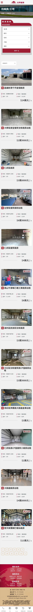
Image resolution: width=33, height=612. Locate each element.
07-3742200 (20, 592)
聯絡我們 (12, 585)
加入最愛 (27, 71)
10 (7, 553)
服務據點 (19, 578)
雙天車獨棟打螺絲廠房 (14, 527)
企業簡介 (12, 569)
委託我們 (19, 584)
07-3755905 (20, 594)
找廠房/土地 (12, 576)
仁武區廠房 (9, 167)
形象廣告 (19, 571)
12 (16, 553)
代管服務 (12, 578)
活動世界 (12, 571)
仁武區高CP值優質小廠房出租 (17, 447)
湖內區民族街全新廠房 (14, 327)
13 (21, 553)
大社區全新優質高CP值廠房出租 (17, 369)
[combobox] (16, 29)
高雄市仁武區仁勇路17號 (18, 589)
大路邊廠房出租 (11, 487)
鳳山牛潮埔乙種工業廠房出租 (17, 287)
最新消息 (19, 576)
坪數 (5, 42)
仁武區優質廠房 (11, 247)
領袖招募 (19, 585)
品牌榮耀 (19, 569)
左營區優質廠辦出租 (13, 207)
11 (12, 553)
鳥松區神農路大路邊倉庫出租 (17, 407)
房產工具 (12, 584)
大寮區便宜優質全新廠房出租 (17, 127)
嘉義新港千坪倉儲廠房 (14, 87)
